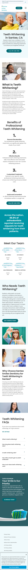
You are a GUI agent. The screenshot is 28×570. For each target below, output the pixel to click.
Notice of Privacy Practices (10, 537)
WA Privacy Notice (8, 550)
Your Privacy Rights (14, 567)
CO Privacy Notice (8, 547)
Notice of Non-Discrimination (10, 542)
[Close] (26, 554)
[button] (26, 8)
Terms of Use (7, 539)
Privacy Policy (7, 534)
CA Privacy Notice (8, 545)
